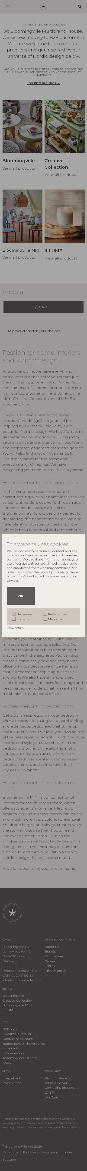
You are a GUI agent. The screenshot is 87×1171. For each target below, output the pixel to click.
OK (20, 596)
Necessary (24, 614)
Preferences (57, 614)
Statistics (22, 619)
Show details (15, 627)
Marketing (55, 619)
